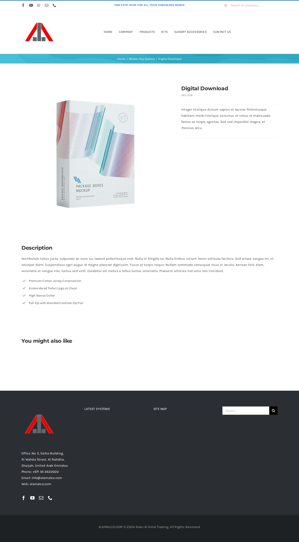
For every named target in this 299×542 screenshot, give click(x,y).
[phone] (54, 5)
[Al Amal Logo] (38, 16)
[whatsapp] (38, 5)
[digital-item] (95, 154)
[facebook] (23, 5)
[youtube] (31, 5)
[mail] (46, 5)
